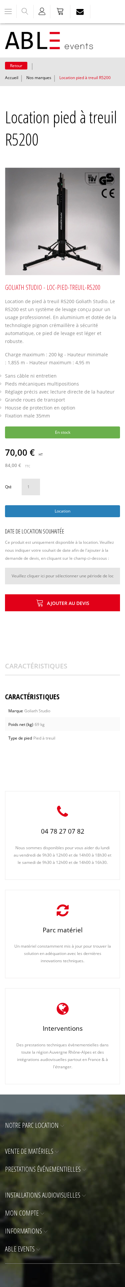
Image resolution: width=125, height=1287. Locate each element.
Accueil (11, 77)
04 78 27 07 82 (62, 831)
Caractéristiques (36, 665)
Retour (16, 65)
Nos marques (38, 77)
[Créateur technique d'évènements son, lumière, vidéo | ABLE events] (49, 40)
